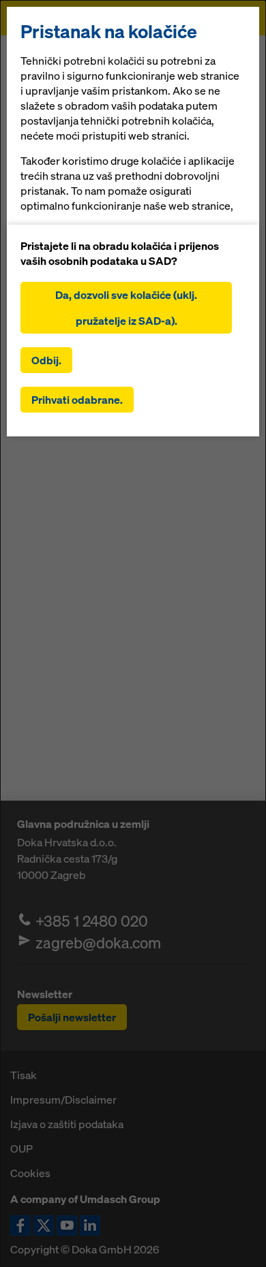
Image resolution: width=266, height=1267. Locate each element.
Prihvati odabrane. (77, 399)
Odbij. (46, 360)
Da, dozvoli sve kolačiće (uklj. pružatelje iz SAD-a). (126, 307)
